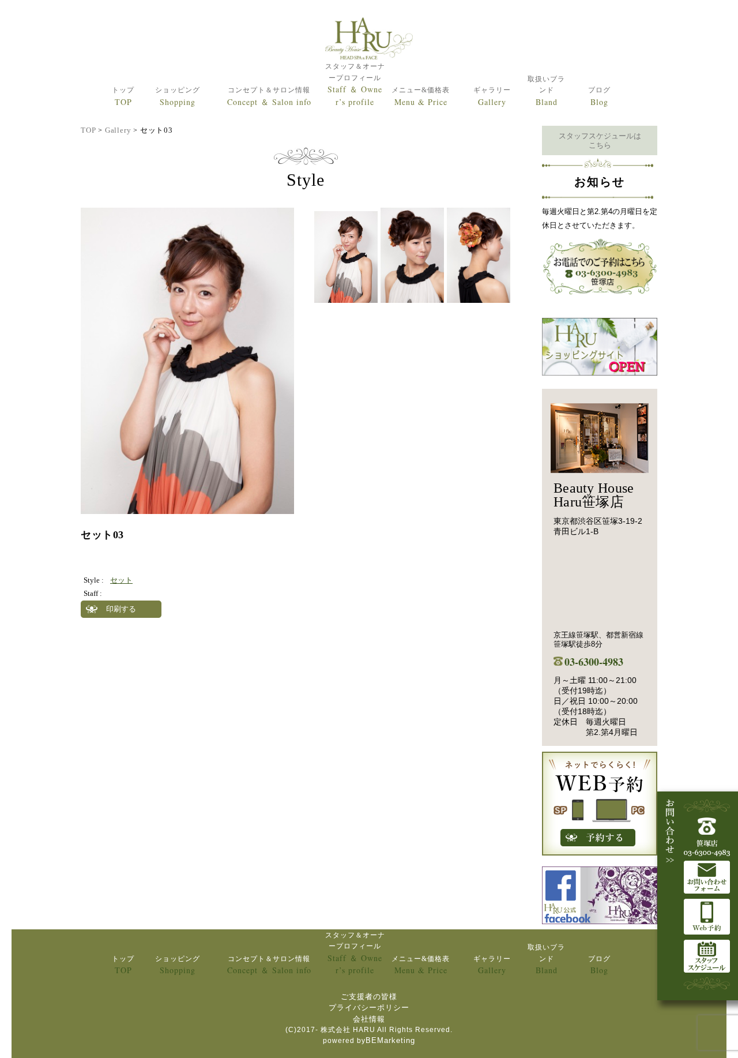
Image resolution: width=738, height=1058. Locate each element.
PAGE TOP (710, 1013)
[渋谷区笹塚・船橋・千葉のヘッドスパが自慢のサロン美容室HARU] (369, 39)
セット (121, 580)
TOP (88, 130)
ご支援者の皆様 (369, 996)
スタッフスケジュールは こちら (600, 140)
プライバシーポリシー (369, 1007)
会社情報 (369, 1019)
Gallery (118, 130)
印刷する (121, 609)
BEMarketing (390, 1040)
